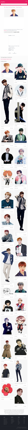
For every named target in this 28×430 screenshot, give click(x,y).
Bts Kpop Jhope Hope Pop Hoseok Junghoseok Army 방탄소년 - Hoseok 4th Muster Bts (20, 186)
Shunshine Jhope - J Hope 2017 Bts (19, 311)
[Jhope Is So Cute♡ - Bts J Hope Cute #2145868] (20, 71)
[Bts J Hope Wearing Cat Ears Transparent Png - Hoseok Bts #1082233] (7, 200)
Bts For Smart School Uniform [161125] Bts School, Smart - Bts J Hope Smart (6, 284)
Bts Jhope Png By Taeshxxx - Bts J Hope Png (20, 257)
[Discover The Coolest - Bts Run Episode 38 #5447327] (7, 349)
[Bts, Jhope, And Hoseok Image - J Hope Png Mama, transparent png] (14, 13)
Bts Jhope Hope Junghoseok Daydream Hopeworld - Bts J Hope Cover (6, 243)
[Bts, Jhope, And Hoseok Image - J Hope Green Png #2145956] (20, 135)
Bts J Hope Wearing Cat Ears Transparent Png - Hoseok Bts (7, 210)
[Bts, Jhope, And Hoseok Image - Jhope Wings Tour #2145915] (7, 325)
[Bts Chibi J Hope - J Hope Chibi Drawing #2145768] (20, 324)
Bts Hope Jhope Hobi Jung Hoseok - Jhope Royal (6, 165)
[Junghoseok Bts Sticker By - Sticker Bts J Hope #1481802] (7, 219)
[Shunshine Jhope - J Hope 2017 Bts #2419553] (20, 304)
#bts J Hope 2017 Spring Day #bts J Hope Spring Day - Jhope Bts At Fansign (20, 165)
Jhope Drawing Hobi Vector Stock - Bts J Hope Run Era (20, 294)
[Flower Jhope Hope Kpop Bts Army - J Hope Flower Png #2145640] (7, 389)
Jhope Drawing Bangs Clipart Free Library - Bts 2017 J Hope (20, 277)
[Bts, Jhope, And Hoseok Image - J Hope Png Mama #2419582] (7, 68)
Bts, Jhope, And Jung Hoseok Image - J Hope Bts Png (7, 126)
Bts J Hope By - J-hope (4, 312)
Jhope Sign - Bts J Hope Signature (5, 295)
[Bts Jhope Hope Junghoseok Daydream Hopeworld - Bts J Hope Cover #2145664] (7, 235)
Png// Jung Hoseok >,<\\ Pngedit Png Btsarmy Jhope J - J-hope (7, 379)
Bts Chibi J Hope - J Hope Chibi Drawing (20, 334)
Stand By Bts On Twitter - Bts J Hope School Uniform (20, 233)
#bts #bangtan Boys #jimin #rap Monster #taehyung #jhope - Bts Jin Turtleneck (20, 124)
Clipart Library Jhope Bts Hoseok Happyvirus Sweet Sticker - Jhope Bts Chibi (6, 187)
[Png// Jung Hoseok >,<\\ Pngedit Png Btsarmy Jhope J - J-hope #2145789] (7, 370)
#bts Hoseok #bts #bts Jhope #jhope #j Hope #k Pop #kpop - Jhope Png (20, 98)
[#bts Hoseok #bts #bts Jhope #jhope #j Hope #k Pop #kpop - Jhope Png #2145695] (20, 90)
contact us (5, 30)
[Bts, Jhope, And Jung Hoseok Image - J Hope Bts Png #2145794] (7, 101)
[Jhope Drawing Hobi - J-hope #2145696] (20, 395)
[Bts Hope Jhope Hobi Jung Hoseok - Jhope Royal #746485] (7, 155)
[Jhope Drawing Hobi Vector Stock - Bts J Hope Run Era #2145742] (20, 287)
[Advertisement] (10, 23)
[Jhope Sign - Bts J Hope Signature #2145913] (7, 291)
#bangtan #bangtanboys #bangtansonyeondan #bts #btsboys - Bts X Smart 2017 (20, 383)
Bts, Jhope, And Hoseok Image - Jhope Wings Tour (7, 336)
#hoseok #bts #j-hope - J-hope (19, 356)
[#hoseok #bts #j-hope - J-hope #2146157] (20, 347)
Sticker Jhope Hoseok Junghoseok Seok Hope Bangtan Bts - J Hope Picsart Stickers (7, 143)
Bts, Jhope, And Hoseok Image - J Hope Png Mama (6, 74)
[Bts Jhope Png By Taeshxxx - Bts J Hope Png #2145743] (20, 247)
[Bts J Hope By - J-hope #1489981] (7, 305)
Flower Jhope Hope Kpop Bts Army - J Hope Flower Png (6, 397)
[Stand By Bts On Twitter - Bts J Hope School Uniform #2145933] (20, 211)
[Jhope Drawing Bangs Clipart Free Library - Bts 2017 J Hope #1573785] (20, 269)
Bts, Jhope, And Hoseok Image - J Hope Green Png (20, 144)
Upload (26, 1)
